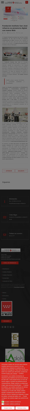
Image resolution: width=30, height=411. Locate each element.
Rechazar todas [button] (22, 408)
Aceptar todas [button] (8, 408)
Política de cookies (11, 373)
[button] (2, 402)
